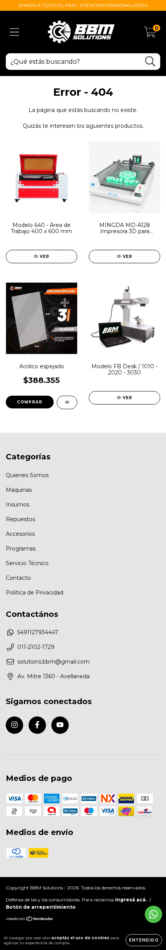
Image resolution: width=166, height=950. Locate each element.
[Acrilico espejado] (67, 402)
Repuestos (20, 519)
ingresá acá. (131, 900)
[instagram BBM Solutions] (14, 725)
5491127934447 (37, 632)
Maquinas (19, 489)
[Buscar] (150, 61)
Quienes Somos (27, 475)
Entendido (144, 940)
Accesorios (20, 533)
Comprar (29, 402)
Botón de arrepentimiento (41, 907)
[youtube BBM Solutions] (60, 725)
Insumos (17, 504)
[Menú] (14, 32)
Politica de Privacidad (34, 592)
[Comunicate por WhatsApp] (153, 914)
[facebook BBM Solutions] (37, 725)
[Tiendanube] (30, 920)
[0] (150, 33)
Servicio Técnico (27, 563)
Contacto (18, 577)
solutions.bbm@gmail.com (53, 661)
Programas (21, 548)
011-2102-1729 (35, 646)
